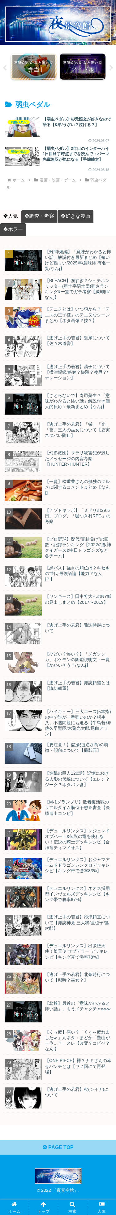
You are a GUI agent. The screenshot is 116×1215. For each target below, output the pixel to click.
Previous (5, 68)
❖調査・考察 (39, 216)
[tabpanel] (33, 66)
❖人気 (10, 216)
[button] (103, 958)
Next (111, 68)
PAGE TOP (60, 1147)
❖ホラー (13, 229)
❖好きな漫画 (75, 216)
